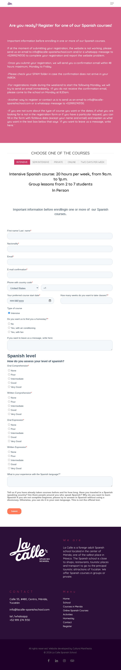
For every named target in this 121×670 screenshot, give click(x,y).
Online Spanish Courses (75, 610)
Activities (68, 614)
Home (66, 598)
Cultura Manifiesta (82, 648)
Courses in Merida (73, 606)
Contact (67, 622)
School (67, 602)
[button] (112, 3)
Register (67, 626)
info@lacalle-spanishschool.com (29, 609)
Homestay (68, 618)
